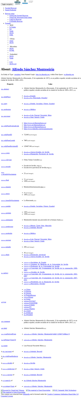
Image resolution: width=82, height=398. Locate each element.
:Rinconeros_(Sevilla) (34, 284)
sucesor (6, 240)
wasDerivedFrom (8, 334)
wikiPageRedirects (10, 356)
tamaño (6, 247)
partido (6, 206)
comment (5, 321)
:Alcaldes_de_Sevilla (34, 272)
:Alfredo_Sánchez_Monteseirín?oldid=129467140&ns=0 (47, 334)
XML (11, 35)
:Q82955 (29, 309)
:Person (27, 291)
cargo (5, 153)
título (5, 255)
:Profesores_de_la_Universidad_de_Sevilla (41, 266)
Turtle (11, 31)
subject (4, 273)
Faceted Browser (11, 8)
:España (29, 96)
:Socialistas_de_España (35, 262)
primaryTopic (8, 386)
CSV (11, 62)
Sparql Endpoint (10, 10)
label (4, 328)
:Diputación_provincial (35, 255)
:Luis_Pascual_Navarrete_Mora (37, 115)
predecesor (7, 227)
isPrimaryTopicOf (8, 340)
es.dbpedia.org (69, 74)
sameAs (7, 380)
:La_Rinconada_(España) (35, 98)
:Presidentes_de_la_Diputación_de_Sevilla (41, 282)
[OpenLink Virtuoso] (12, 390)
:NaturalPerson (30, 295)
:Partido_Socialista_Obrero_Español (39, 104)
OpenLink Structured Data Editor (20, 17)
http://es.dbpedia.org (43, 74)
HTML (11, 50)
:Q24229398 (30, 303)
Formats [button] (8, 23)
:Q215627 (30, 301)
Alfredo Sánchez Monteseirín (33, 69)
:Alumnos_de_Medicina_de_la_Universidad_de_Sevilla (46, 264)
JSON (11, 33)
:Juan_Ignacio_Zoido (34, 117)
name (4, 346)
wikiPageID (6, 135)
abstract (5, 89)
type (3, 302)
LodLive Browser (15, 19)
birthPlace (6, 97)
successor (5, 116)
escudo (6, 166)
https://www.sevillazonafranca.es (35, 127)
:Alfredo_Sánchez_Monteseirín (38, 340)
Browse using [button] (9, 14)
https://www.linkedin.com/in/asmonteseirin (38, 129)
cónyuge (6, 160)
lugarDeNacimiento (10, 200)
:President (28, 315)
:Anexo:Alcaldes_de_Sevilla (36, 152)
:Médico (30, 109)
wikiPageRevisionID (9, 146)
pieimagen (7, 220)
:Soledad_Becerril (33, 227)
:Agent (27, 299)
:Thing (27, 289)
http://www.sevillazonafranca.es (34, 125)
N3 (10, 29)
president (17, 74)
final (5, 180)
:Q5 (27, 307)
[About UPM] (28, 4)
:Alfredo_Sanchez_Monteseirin (37, 357)
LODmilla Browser (16, 21)
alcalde (7, 363)
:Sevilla (29, 363)
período (6, 213)
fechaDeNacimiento (8, 173)
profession (6, 109)
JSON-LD (12, 64)
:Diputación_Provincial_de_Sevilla (39, 154)
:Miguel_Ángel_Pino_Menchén (37, 226)
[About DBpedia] (18, 4)
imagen (6, 187)
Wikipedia (26, 394)
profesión (6, 233)
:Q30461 (29, 305)
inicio (5, 194)
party (4, 104)
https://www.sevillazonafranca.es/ (35, 123)
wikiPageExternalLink (10, 126)
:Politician (28, 313)
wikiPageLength (8, 140)
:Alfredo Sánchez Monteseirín (35, 380)
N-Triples (12, 27)
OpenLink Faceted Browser (18, 15)
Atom (11, 41)
